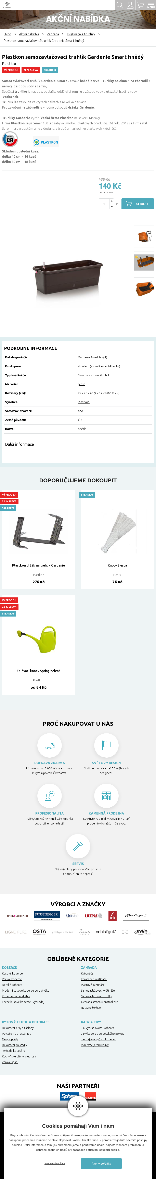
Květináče (87, 973)
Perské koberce (12, 979)
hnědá (82, 429)
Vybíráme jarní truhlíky (95, 1045)
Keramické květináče (94, 979)
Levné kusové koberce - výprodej (23, 1002)
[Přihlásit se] (130, 5)
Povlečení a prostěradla (16, 1033)
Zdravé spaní (10, 1062)
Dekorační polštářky (14, 1045)
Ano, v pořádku (101, 1163)
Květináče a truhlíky (81, 34)
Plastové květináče (93, 984)
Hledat (120, 5)
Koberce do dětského (16, 996)
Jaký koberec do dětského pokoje (102, 1033)
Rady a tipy (91, 1022)
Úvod (7, 34)
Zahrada (53, 34)
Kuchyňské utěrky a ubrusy (19, 1056)
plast (81, 384)
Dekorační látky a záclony (18, 1028)
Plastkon (84, 402)
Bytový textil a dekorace (26, 1022)
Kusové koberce (12, 973)
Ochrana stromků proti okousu (100, 1002)
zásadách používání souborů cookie (96, 1149)
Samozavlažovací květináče (98, 990)
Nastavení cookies (54, 1163)
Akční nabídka (29, 34)
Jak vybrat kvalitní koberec (97, 1028)
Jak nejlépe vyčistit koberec (98, 1039)
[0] (140, 5)
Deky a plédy (10, 1039)
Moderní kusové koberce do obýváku (25, 990)
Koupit (142, 204)
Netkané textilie (91, 1007)
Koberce (9, 967)
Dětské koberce (12, 984)
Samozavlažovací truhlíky (96, 996)
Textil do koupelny (13, 1050)
